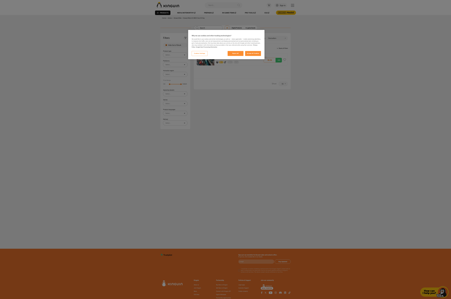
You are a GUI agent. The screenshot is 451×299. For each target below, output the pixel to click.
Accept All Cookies (253, 53)
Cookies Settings (199, 53)
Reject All (235, 53)
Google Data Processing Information (206, 47)
